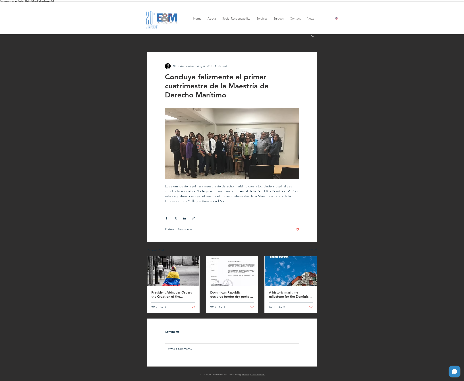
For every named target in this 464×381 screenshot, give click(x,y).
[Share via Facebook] (166, 218)
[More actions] (297, 66)
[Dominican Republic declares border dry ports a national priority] (232, 271)
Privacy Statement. (253, 374)
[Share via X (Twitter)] (175, 218)
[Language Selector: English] (340, 18)
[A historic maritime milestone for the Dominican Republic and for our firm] (291, 271)
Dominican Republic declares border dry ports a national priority (231, 294)
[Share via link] (193, 218)
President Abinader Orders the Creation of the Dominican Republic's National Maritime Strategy (172, 294)
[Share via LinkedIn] (184, 218)
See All (313, 249)
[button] (312, 35)
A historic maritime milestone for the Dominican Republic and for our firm (290, 294)
